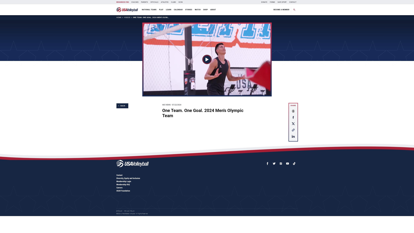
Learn (168, 10)
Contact (292, 2)
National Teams (149, 10)
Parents (144, 2)
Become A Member (281, 10)
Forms (272, 2)
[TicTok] (294, 163)
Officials (154, 2)
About (213, 10)
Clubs (173, 2)
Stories (188, 10)
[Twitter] (274, 163)
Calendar (178, 10)
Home (119, 17)
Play (161, 10)
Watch (198, 10)
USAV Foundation (123, 191)
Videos (127, 17)
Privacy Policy (129, 211)
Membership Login (123, 181)
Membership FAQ (123, 184)
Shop (205, 10)
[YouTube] (287, 163)
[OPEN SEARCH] (294, 9)
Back (123, 106)
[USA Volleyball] (127, 9)
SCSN (181, 2)
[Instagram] (281, 163)
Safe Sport (282, 2)
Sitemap (119, 211)
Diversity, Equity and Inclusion (128, 178)
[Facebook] (267, 163)
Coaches (135, 2)
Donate (264, 2)
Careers (119, 188)
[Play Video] (207, 59)
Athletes (165, 2)
